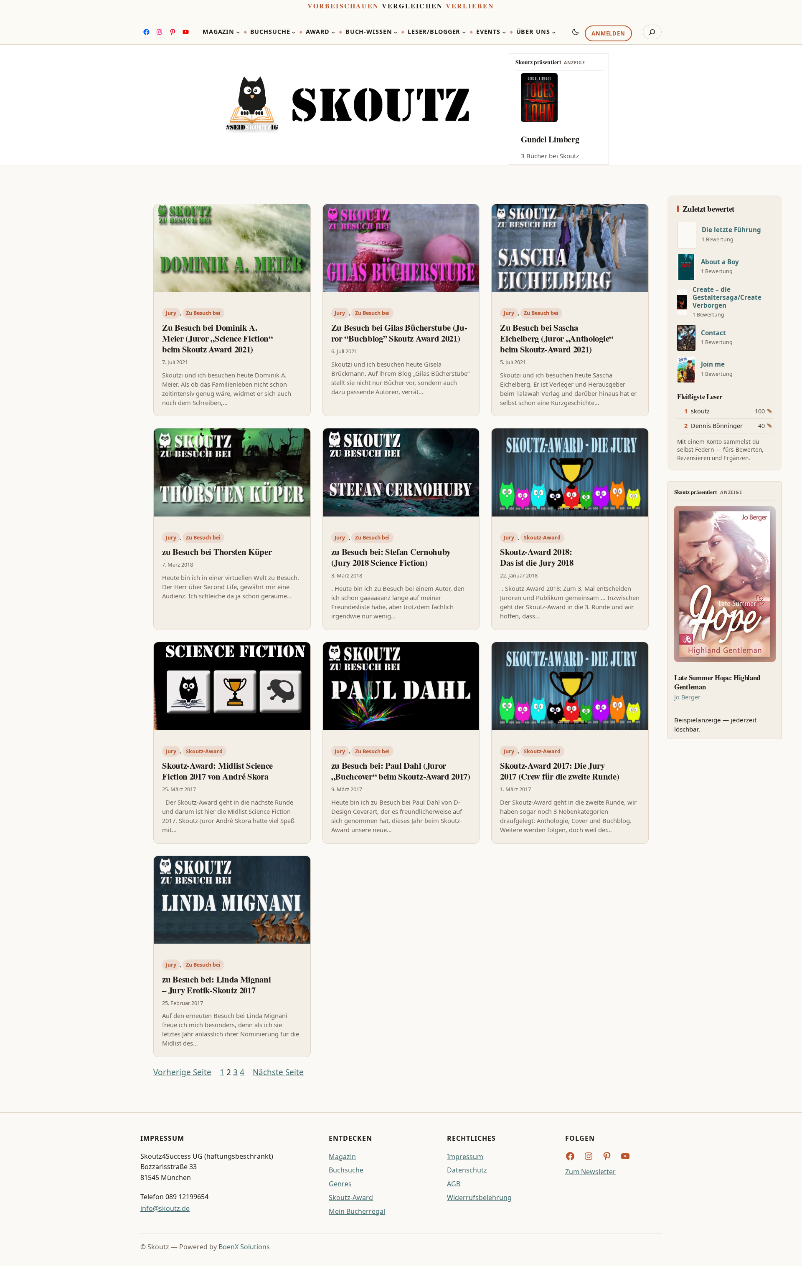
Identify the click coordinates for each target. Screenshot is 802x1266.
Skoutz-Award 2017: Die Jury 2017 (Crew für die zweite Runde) (559, 771)
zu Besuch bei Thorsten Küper (217, 551)
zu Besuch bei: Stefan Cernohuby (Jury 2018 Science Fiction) (391, 557)
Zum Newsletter (590, 1171)
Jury (171, 312)
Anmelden (608, 34)
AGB (453, 1183)
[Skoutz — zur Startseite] (347, 105)
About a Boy (720, 262)
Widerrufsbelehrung (479, 1197)
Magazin (342, 1156)
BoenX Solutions (244, 1246)
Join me (713, 364)
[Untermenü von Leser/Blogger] (464, 32)
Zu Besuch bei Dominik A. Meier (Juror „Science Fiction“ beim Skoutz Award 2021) (217, 338)
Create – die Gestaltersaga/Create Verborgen (727, 297)
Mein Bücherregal (357, 1211)
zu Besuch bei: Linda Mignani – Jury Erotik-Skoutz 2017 (216, 984)
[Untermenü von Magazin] (238, 32)
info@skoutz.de (165, 1208)
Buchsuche (346, 1170)
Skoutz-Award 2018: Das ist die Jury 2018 (536, 557)
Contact (713, 333)
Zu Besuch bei (203, 312)
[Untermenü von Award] (333, 32)
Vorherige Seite (182, 1072)
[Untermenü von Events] (504, 32)
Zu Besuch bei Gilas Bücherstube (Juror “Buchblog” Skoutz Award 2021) (399, 333)
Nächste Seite (278, 1072)
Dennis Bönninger (717, 426)
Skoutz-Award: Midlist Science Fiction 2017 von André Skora (217, 771)
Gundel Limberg (550, 139)
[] (686, 235)
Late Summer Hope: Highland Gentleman (717, 682)
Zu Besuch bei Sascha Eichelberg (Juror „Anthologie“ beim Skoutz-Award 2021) (556, 338)
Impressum (465, 1156)
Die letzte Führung (731, 230)
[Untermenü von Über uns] (554, 32)
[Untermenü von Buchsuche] (294, 32)
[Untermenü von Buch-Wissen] (395, 32)
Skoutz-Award (542, 537)
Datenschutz (467, 1170)
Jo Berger (687, 697)
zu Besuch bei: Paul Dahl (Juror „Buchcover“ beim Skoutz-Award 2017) (400, 771)
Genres (340, 1183)
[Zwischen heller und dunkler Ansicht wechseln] (575, 32)
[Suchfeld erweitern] (652, 32)
